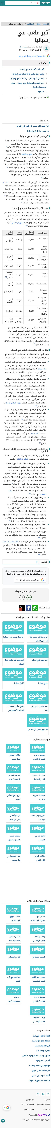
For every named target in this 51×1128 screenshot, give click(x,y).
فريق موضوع (29, 1109)
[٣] (42, 177)
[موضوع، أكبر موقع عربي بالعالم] (45, 3)
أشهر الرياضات (23, 459)
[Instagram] (38, 1094)
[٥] (34, 344)
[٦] (19, 375)
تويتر (22, 608)
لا (22, 597)
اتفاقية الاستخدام (43, 1104)
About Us (46, 1109)
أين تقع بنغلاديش (42, 1046)
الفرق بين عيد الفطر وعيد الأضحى (36, 1056)
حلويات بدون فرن (43, 1051)
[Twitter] (43, 1094)
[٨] (22, 419)
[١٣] (39, 537)
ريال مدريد (42, 369)
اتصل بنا (47, 1099)
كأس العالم (34, 433)
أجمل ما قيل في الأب (41, 1036)
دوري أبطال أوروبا (13, 403)
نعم (29, 597)
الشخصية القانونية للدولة (39, 1080)
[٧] (36, 405)
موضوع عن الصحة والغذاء (39, 1065)
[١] (6, 146)
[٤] (6, 277)
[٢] (7, 167)
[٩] (40, 443)
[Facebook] (48, 1094)
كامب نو (6, 182)
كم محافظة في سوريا (41, 1070)
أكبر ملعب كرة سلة (10, 542)
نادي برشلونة (26, 154)
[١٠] (12, 483)
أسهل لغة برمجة (43, 1060)
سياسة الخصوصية (27, 1104)
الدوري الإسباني (18, 222)
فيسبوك (28, 608)
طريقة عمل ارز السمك (41, 1041)
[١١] (30, 493)
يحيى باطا (23, 47)
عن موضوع (30, 1099)
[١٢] (10, 520)
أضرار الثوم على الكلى (41, 1075)
